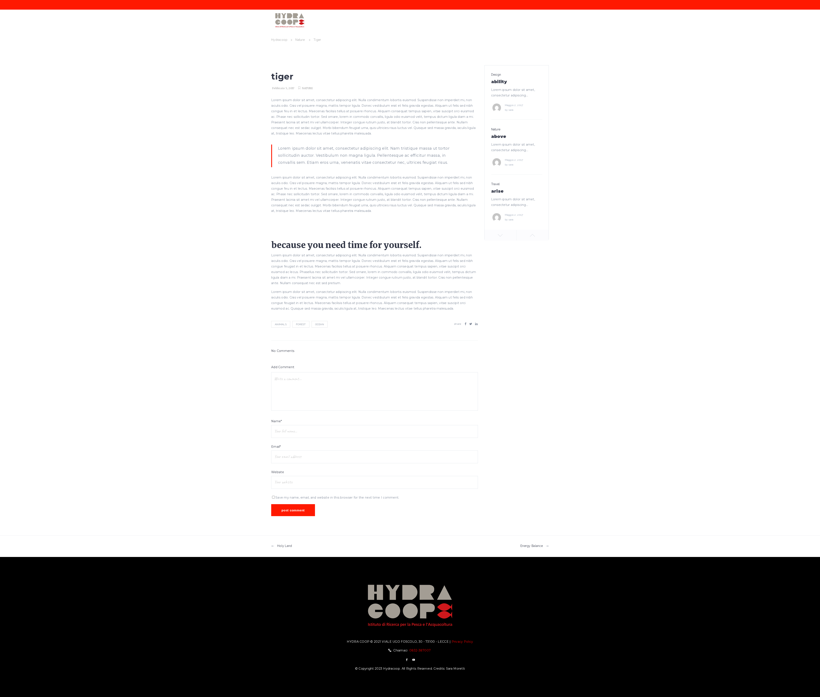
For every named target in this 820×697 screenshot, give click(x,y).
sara (510, 109)
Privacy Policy (462, 642)
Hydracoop (279, 39)
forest (301, 324)
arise (497, 191)
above (498, 136)
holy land (284, 546)
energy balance (531, 546)
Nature (300, 39)
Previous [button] (501, 235)
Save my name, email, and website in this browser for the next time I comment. (337, 497)
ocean (319, 324)
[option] (516, 98)
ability (499, 81)
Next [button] (533, 235)
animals (281, 324)
